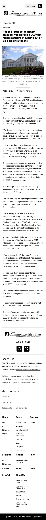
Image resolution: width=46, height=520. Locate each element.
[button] (4, 6)
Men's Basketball (22, 430)
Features (6, 454)
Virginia (4, 434)
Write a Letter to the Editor (22, 461)
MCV (3, 426)
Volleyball (19, 446)
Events (32, 423)
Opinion (19, 454)
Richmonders (7, 464)
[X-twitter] (26, 349)
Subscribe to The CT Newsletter (14, 408)
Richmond (5, 430)
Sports (19, 417)
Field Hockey (20, 450)
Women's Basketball (20, 435)
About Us (6, 396)
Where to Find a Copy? (21, 482)
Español (6, 475)
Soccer (18, 443)
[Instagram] (19, 349)
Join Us (18, 495)
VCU (3, 423)
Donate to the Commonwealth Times (21, 505)
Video (32, 468)
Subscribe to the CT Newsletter (22, 487)
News (5, 417)
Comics (5, 468)
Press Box (19, 426)
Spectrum (34, 417)
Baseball (19, 439)
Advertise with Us (22, 499)
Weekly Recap (21, 423)
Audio (19, 468)
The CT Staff (7, 402)
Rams (4, 460)
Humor (33, 454)
